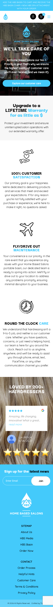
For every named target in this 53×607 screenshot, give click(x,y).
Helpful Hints (26, 574)
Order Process (26, 568)
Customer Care (26, 580)
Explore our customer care (26, 83)
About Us (26, 532)
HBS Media (26, 538)
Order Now (26, 550)
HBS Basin (26, 544)
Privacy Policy (26, 593)
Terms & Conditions (26, 586)
